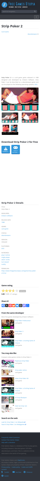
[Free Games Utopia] (20, 5)
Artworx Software (7, 216)
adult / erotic (5, 260)
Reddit (6, 476)
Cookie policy (16, 467)
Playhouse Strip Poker (22, 361)
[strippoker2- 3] (10, 130)
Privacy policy (5, 467)
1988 (3, 222)
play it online (5, 255)
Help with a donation (8, 442)
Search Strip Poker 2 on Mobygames (13, 424)
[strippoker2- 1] (10, 117)
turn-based (5, 262)
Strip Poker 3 (19, 331)
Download (6, 151)
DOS (36, 84)
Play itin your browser (16, 151)
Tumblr (6, 472)
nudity (3, 264)
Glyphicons (21, 460)
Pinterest (29, 472)
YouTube (18, 472)
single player (5, 257)
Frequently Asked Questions (10, 437)
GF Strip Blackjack (21, 397)
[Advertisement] (20, 55)
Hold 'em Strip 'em (21, 406)
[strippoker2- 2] (30, 117)
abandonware (32, 34)
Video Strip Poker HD (21, 378)
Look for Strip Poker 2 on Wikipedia (12, 422)
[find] (35, 11)
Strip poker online (21, 370)
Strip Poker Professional (22, 321)
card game (5, 32)
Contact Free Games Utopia (10, 440)
